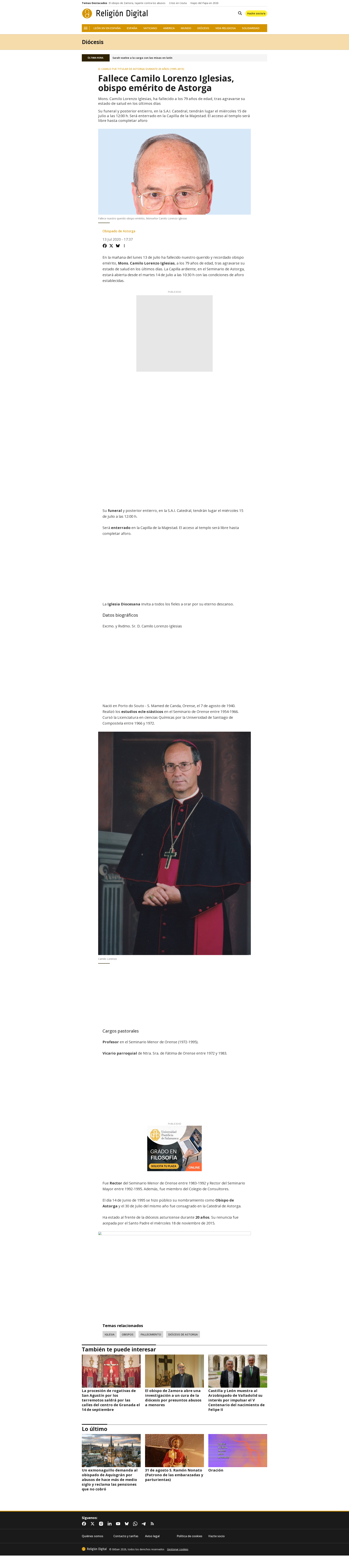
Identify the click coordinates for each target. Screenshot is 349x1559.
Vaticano (150, 28)
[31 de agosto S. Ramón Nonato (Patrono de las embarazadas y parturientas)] (174, 1450)
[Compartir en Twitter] (111, 246)
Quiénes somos (92, 1536)
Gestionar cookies (177, 1549)
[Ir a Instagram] (102, 1524)
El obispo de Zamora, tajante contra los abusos (137, 3)
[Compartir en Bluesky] (118, 246)
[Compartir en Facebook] (105, 246)
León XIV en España (107, 28)
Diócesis (203, 28)
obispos (127, 1334)
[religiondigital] (94, 1549)
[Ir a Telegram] (144, 1524)
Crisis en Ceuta (178, 3)
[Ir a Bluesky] (127, 1524)
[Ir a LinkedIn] (110, 1524)
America (169, 28)
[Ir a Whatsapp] (136, 1524)
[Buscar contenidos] (239, 13)
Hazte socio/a (256, 13)
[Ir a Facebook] (85, 1524)
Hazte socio (216, 1536)
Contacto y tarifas (125, 1536)
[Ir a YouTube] (119, 1524)
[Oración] (237, 1450)
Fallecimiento (151, 1334)
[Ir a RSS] (153, 1524)
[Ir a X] (93, 1524)
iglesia (110, 1334)
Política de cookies (189, 1536)
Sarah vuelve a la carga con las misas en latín (142, 57)
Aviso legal (152, 1536)
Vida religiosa (225, 28)
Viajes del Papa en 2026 (204, 3)
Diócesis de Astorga (183, 1334)
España (132, 28)
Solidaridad (250, 28)
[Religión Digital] (115, 13)
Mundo (186, 28)
